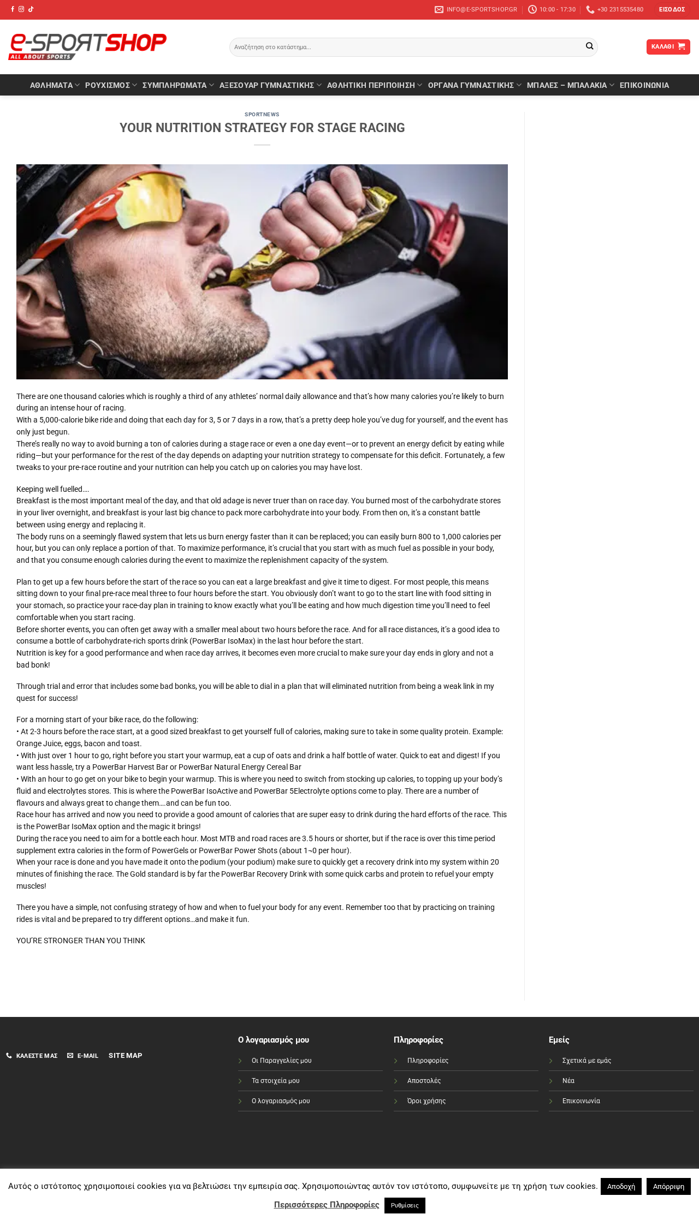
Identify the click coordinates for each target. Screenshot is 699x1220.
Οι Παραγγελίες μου (282, 1060)
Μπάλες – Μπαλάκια (567, 85)
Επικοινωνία (581, 1101)
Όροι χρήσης (426, 1101)
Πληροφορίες (427, 1060)
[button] (672, 9)
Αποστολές (424, 1081)
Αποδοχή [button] (621, 1186)
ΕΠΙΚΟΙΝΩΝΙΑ (644, 85)
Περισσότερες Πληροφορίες (327, 1205)
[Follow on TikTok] (30, 10)
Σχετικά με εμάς (586, 1060)
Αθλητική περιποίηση (371, 85)
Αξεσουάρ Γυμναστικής (267, 85)
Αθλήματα (51, 85)
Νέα (568, 1081)
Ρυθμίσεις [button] (405, 1205)
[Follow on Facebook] (12, 10)
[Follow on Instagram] (21, 10)
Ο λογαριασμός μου (281, 1101)
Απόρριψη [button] (668, 1186)
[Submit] (589, 47)
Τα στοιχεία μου (276, 1081)
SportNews (262, 114)
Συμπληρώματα (174, 85)
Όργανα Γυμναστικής (471, 85)
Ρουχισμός (107, 85)
